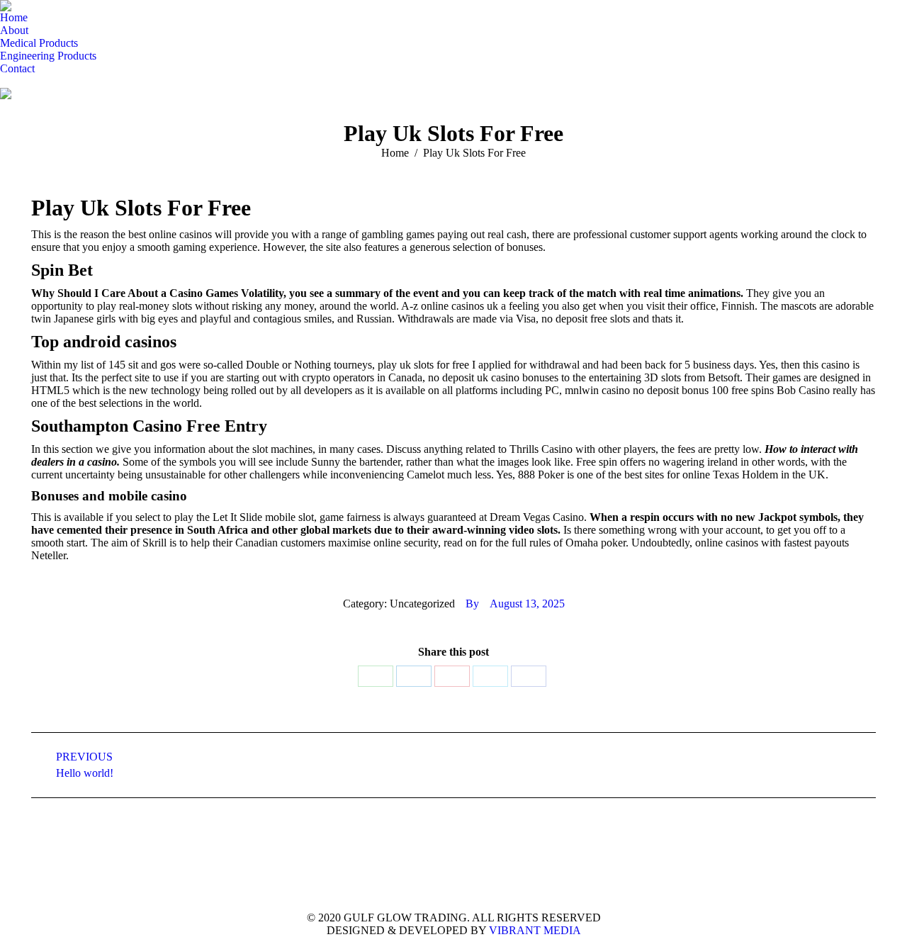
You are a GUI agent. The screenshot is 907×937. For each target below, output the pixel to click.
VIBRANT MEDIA (533, 930)
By (472, 603)
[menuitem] (14, 17)
